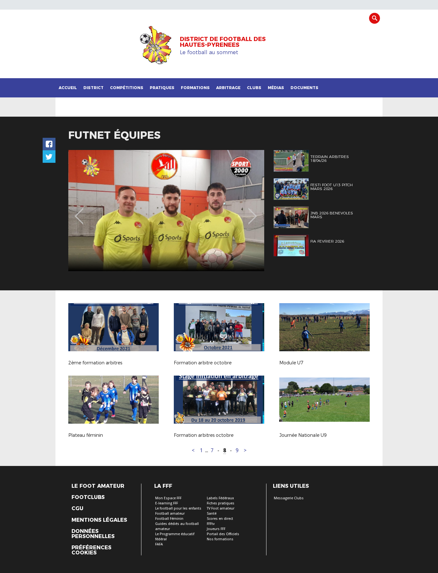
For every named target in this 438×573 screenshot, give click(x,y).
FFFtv (211, 524)
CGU (77, 508)
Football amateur (170, 513)
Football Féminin (169, 519)
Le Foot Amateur (98, 486)
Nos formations (220, 539)
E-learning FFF (166, 503)
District (93, 87)
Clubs (254, 87)
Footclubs (88, 497)
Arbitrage (228, 87)
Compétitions (126, 87)
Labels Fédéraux (220, 498)
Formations (195, 87)
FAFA (159, 544)
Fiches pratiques (220, 503)
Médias (276, 87)
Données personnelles (93, 534)
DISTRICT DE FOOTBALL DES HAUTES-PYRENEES (223, 42)
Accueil (68, 87)
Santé (211, 513)
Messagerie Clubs (289, 498)
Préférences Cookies (91, 550)
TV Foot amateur (220, 508)
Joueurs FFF (216, 529)
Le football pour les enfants (178, 508)
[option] (166, 210)
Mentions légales (99, 520)
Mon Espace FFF (168, 498)
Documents (304, 87)
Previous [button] (79, 211)
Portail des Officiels (223, 534)
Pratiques (162, 87)
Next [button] (252, 211)
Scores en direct (220, 519)
